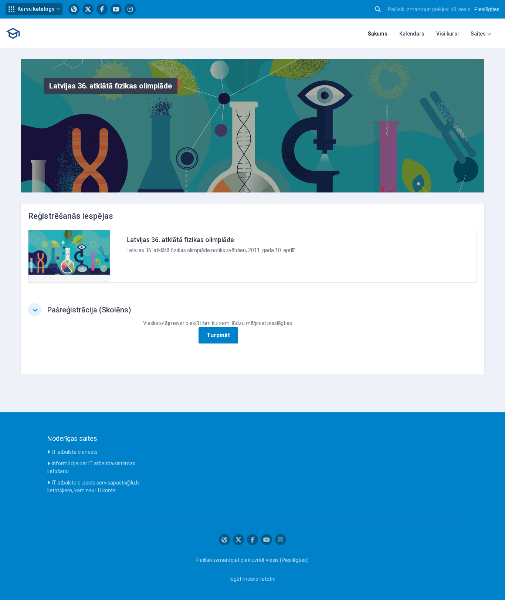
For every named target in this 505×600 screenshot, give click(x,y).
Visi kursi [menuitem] (447, 34)
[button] (34, 9)
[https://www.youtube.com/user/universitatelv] (116, 9)
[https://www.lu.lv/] (73, 9)
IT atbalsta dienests (75, 452)
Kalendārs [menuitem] (411, 34)
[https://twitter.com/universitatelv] (88, 9)
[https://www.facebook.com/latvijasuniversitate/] (102, 9)
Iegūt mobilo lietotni (252, 579)
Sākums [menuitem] (377, 34)
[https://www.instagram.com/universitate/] (130, 9)
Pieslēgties (486, 9)
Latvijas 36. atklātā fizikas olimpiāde (180, 240)
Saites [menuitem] (478, 34)
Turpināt (218, 335)
